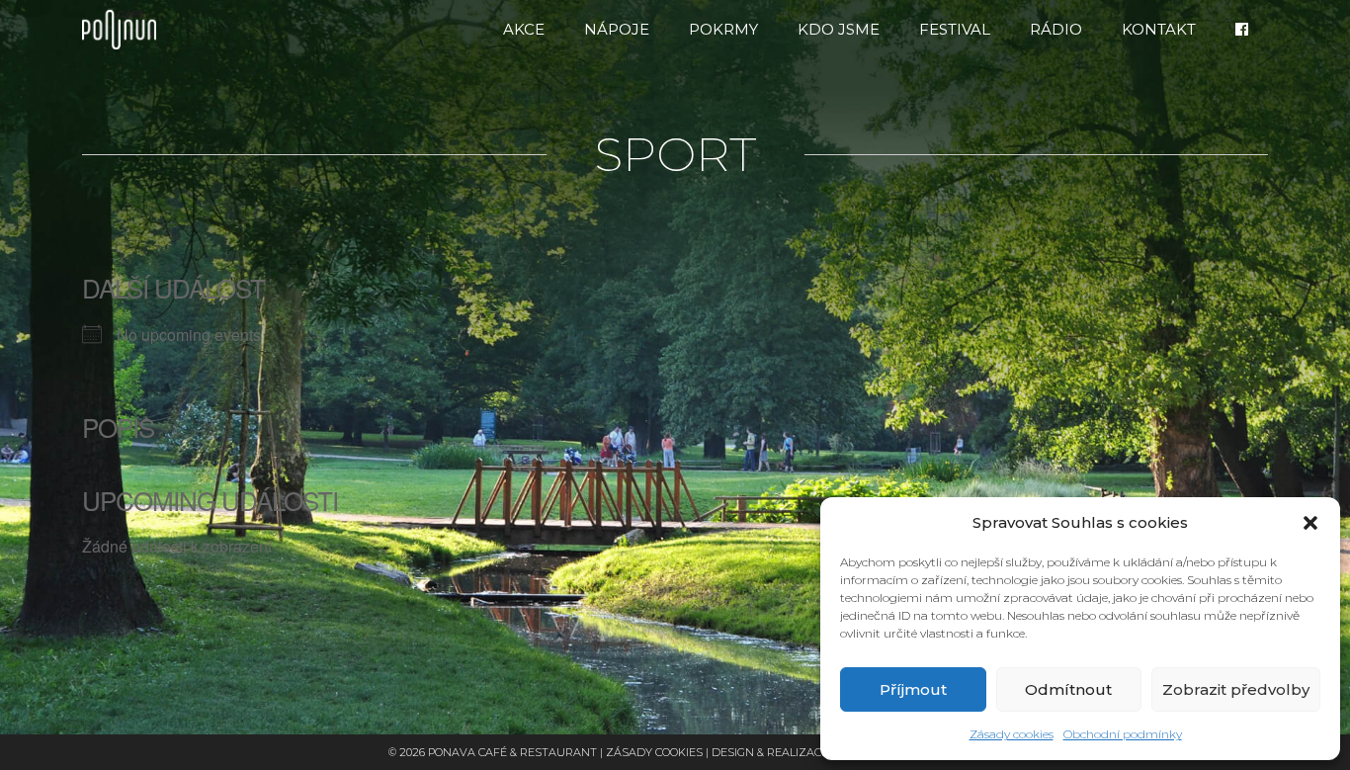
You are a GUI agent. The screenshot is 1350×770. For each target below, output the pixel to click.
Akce (524, 29)
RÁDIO (1056, 29)
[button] (1310, 523)
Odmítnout (1068, 689)
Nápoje (616, 29)
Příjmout (913, 689)
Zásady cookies (1012, 734)
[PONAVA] (124, 29)
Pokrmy (723, 29)
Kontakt (1159, 29)
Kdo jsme (839, 29)
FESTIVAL (954, 29)
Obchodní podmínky (1122, 734)
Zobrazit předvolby (1235, 689)
